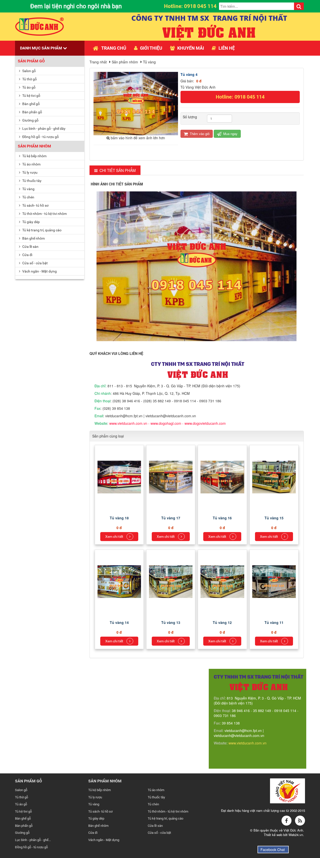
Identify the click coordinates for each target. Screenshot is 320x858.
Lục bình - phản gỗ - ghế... (33, 840)
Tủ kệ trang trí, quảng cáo (42, 230)
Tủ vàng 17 (170, 517)
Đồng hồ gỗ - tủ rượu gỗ (40, 137)
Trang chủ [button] (113, 48)
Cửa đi (27, 255)
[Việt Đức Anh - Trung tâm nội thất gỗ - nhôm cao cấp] (39, 25)
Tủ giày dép (31, 222)
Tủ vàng (28, 189)
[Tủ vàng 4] (136, 103)
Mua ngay (230, 133)
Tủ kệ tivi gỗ (31, 96)
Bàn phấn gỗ (32, 112)
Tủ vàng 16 (222, 517)
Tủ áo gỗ (29, 87)
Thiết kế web (273, 834)
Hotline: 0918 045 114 (240, 97)
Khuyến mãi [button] (190, 48)
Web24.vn (295, 834)
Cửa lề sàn (30, 247)
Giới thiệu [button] (151, 48)
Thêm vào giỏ (199, 133)
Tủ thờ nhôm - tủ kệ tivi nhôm (44, 214)
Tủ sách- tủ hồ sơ (35, 205)
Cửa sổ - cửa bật (35, 263)
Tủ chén (28, 197)
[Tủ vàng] (120, 476)
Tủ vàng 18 (119, 517)
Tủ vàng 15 (274, 517)
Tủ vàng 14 (119, 622)
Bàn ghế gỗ (31, 104)
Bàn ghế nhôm (33, 238)
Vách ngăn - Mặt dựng (39, 271)
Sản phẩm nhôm (34, 146)
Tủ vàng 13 (170, 622)
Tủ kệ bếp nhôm (34, 156)
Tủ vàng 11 (274, 622)
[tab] (115, 170)
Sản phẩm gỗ (31, 61)
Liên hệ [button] (226, 48)
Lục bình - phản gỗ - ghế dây (44, 129)
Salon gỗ (29, 71)
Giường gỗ (30, 120)
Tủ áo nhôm (31, 164)
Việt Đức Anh (293, 830)
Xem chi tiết (114, 537)
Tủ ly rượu (30, 172)
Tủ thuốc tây (32, 181)
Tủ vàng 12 (222, 622)
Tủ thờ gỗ (29, 79)
